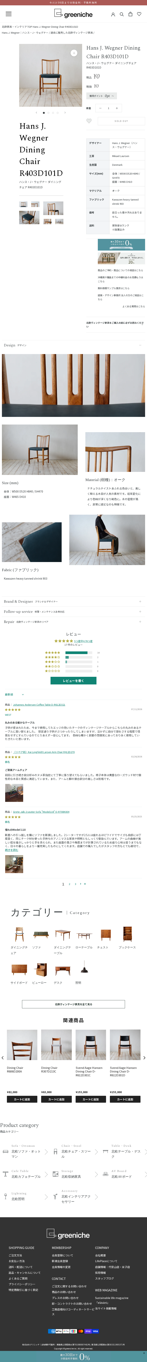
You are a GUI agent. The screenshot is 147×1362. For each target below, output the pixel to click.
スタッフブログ (104, 1278)
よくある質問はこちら (133, 306)
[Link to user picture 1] (14, 793)
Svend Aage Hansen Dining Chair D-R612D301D (123, 1071)
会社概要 (100, 1255)
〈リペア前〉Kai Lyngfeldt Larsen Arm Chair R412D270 (44, 752)
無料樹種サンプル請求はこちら (113, 288)
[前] (36, 112)
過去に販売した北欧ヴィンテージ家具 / (72, 32)
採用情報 (100, 1273)
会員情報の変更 (61, 1267)
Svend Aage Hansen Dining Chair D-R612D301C (89, 1071)
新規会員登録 (60, 1261)
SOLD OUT (121, 121)
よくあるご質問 (18, 1278)
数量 (88, 108)
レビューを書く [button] (73, 680)
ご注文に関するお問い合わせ (69, 1286)
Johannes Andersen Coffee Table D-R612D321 (39, 704)
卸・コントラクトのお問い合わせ (72, 1303)
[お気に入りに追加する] (89, 121)
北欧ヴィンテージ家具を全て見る (73, 1004)
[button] (52, 652)
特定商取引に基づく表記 (23, 1290)
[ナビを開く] (8, 14)
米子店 (126, 1267)
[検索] (122, 14)
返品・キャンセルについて (25, 1273)
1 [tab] (40, 472)
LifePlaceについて (106, 1261)
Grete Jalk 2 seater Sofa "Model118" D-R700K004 (41, 812)
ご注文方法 (15, 1255)
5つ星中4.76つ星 (83, 641)
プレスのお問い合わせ (65, 1298)
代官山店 (114, 1267)
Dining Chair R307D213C (49, 1069)
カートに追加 (22, 1099)
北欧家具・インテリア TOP (17, 26)
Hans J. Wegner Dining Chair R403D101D (55, 26)
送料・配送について (21, 1267)
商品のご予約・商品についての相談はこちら (120, 270)
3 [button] (75, 884)
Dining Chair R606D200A (15, 1069)
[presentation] (2, 1057)
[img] (12, 709)
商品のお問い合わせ (64, 1292)
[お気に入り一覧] (139, 14)
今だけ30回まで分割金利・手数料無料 (73, 2)
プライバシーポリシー (22, 1284)
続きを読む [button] (11, 850)
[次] (65, 112)
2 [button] (69, 884)
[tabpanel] (40, 452)
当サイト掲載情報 (106, 1308)
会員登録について (62, 1255)
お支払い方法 (17, 1261)
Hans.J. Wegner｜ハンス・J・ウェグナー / (26, 32)
